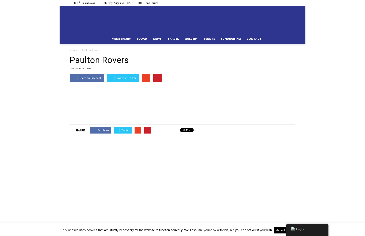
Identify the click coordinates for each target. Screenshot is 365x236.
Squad (142, 39)
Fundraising (231, 39)
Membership (121, 39)
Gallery (191, 39)
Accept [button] (280, 230)
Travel (173, 39)
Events (209, 39)
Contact (254, 39)
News (157, 39)
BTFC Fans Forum (148, 2)
